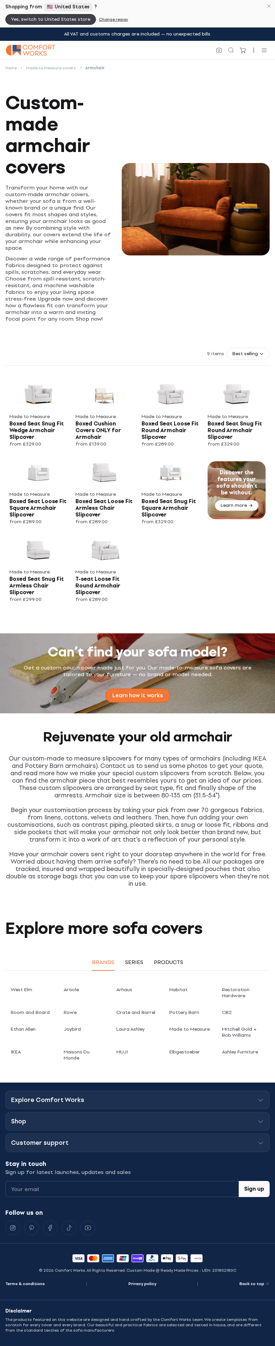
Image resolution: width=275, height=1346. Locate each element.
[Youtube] (87, 1227)
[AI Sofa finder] (219, 50)
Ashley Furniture (240, 1052)
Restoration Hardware (236, 993)
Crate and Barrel (135, 1012)
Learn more (234, 505)
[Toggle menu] (264, 50)
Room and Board (30, 1012)
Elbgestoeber (184, 1052)
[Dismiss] (269, 6)
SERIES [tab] (134, 962)
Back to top (251, 1283)
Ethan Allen (23, 1029)
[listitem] (38, 412)
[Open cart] (243, 50)
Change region (113, 19)
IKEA (16, 1052)
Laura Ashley (130, 1029)
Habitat (178, 990)
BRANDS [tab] (103, 962)
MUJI (122, 1052)
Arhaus (124, 990)
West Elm (21, 990)
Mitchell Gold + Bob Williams (239, 1032)
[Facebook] (50, 1227)
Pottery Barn (184, 1012)
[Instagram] (12, 1227)
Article (71, 990)
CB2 (227, 1012)
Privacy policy (142, 1283)
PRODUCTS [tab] (168, 962)
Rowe (70, 1012)
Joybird (72, 1029)
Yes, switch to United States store (50, 19)
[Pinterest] (31, 1227)
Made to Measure (189, 1029)
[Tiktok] (69, 1227)
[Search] (231, 50)
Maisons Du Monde (77, 1055)
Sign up (254, 1189)
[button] (248, 354)
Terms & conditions (25, 1283)
